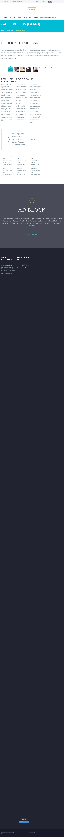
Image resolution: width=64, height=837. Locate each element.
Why (15, 17)
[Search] (59, 17)
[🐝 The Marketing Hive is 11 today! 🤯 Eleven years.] (18, 394)
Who (10, 17)
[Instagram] (30, 1)
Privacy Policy (32, 832)
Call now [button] (50, 1)
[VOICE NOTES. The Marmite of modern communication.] (29, 545)
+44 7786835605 (5, 1)
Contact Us (43, 1)
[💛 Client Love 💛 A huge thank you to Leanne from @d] (25, 409)
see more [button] (33, 139)
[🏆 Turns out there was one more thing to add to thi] (22, 398)
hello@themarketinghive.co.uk (17, 1)
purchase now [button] (32, 234)
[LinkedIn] (28, 1)
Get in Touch (27, 17)
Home (37, 1)
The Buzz (35, 17)
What (19, 17)
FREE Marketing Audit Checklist (48, 17)
